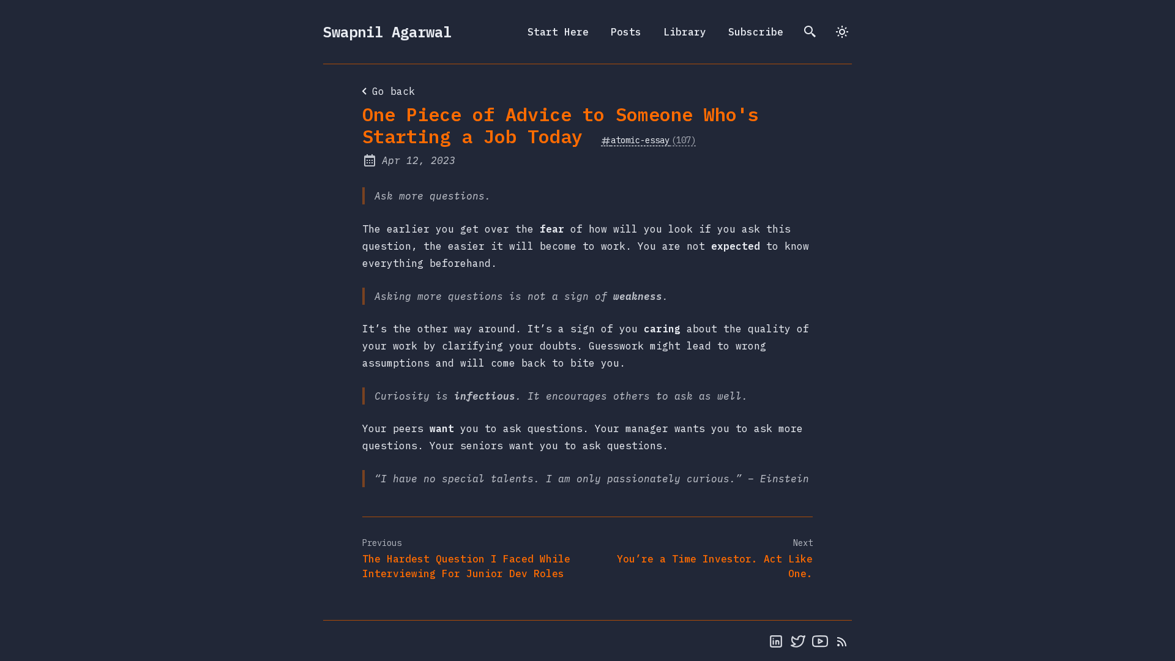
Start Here (558, 32)
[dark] (842, 32)
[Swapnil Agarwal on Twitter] (798, 640)
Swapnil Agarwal (387, 32)
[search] (810, 32)
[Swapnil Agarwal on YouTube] (820, 640)
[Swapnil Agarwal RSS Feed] (842, 640)
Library (684, 32)
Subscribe (755, 32)
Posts (626, 32)
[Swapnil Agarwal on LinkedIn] (776, 640)
